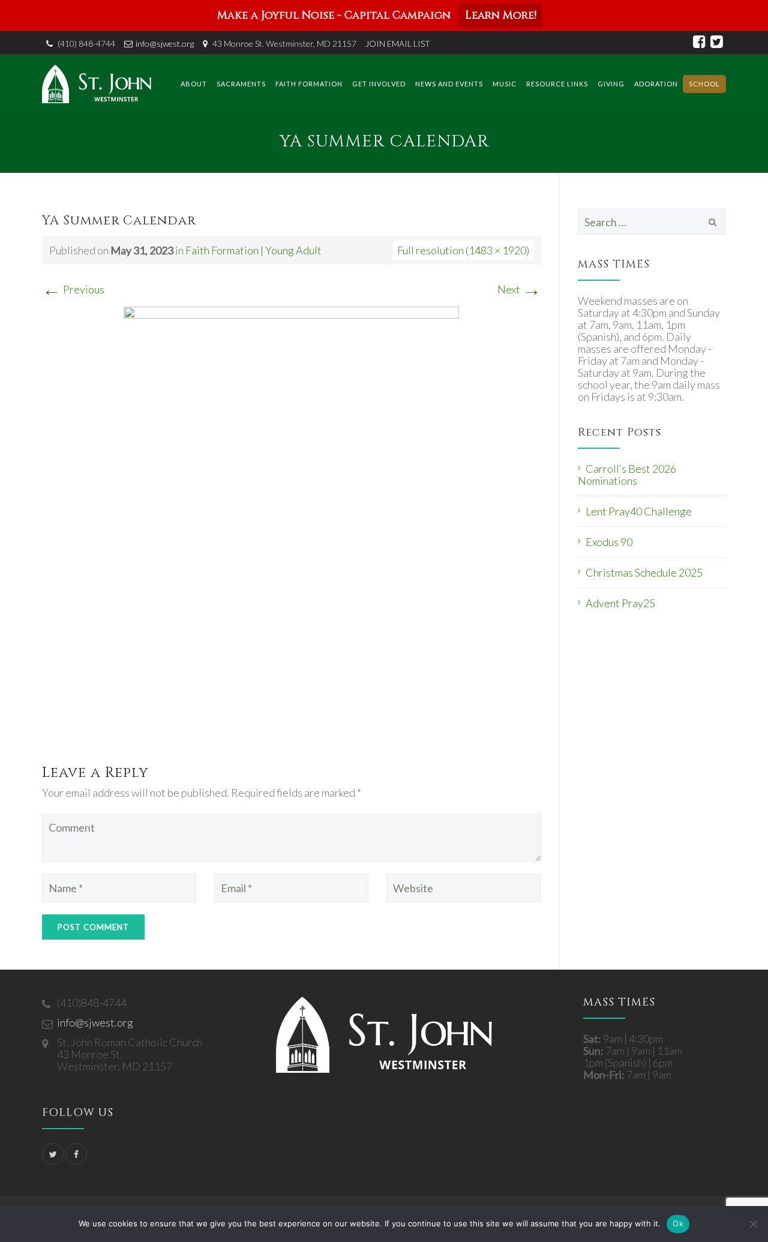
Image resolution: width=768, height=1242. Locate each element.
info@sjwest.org (165, 43)
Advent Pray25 (620, 603)
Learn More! (500, 15)
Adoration (656, 84)
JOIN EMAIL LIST (397, 43)
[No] (753, 1224)
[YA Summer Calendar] (291, 522)
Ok (678, 1223)
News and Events (449, 84)
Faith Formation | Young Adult (253, 250)
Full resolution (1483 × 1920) (463, 250)
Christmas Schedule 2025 (644, 572)
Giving (611, 84)
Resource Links (557, 84)
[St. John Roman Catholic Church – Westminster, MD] (96, 84)
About (194, 84)
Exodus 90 (609, 541)
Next (519, 289)
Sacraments (241, 84)
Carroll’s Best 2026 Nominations (627, 474)
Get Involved (379, 84)
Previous (73, 289)
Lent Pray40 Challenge (639, 511)
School (704, 84)
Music (505, 84)
